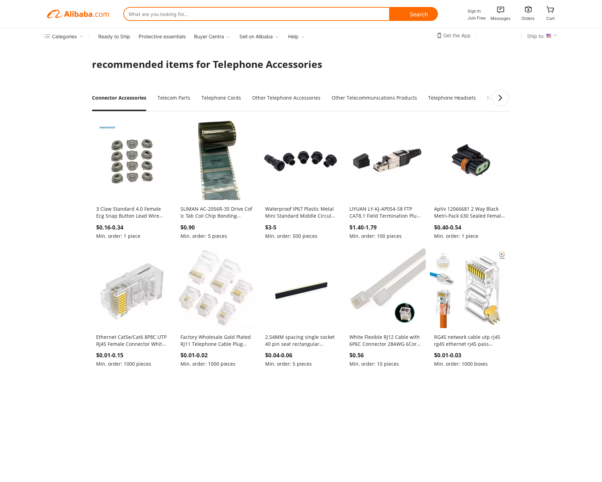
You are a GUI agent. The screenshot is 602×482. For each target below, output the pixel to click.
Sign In (474, 11)
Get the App (457, 35)
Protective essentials (162, 36)
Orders (528, 18)
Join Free (477, 18)
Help (293, 36)
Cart (550, 18)
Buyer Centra (209, 36)
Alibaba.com (78, 14)
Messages (500, 18)
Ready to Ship (114, 36)
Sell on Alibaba (256, 36)
